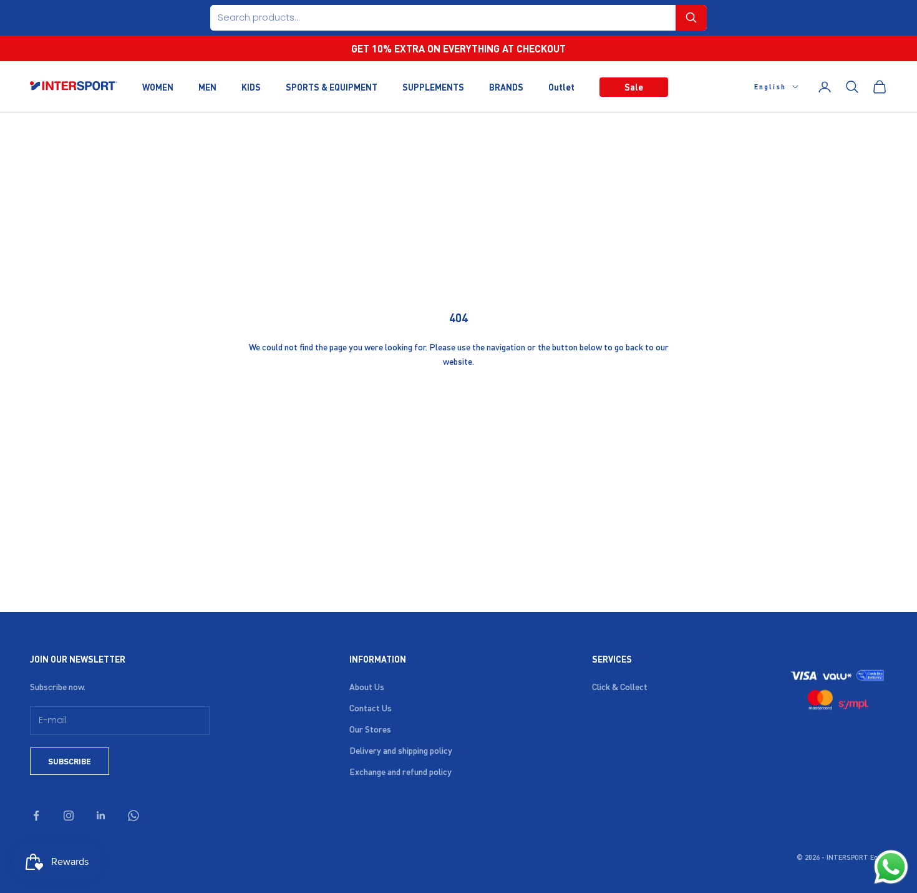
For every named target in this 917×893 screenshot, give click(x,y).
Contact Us (370, 707)
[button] (691, 18)
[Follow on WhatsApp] (133, 815)
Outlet (561, 86)
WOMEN (157, 86)
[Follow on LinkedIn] (101, 815)
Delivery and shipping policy (400, 750)
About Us (366, 686)
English (770, 86)
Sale (633, 86)
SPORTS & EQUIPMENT (331, 86)
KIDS (251, 86)
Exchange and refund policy (400, 771)
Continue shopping (458, 402)
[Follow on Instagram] (68, 815)
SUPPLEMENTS (433, 86)
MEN (207, 86)
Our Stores (370, 728)
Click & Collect (620, 686)
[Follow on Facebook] (36, 815)
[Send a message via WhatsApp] (891, 867)
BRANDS (506, 86)
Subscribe (69, 761)
